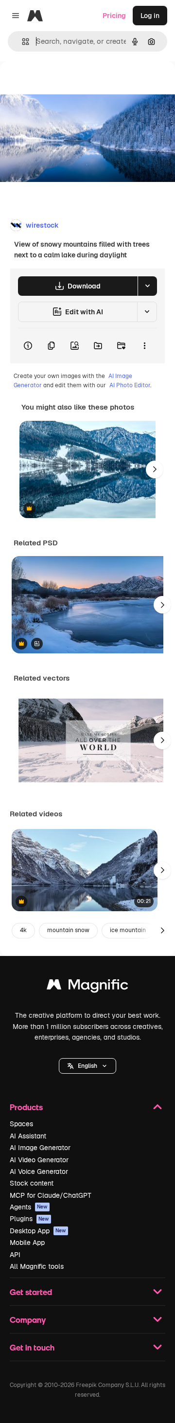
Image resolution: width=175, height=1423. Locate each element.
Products (26, 1107)
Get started (31, 1292)
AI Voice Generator (39, 1171)
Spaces (21, 1123)
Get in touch (32, 1347)
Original (62, 83)
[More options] (144, 346)
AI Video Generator (39, 1159)
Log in (149, 15)
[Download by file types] (147, 286)
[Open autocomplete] (21, 41)
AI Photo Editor (129, 385)
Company (28, 1320)
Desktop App (38, 1230)
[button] (87, 1066)
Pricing (114, 15)
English (87, 1066)
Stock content (31, 1183)
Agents (29, 1207)
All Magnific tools (37, 1266)
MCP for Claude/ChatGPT (50, 1195)
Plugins (29, 1218)
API (15, 1254)
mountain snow (68, 930)
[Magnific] (87, 986)
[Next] (154, 469)
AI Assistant (28, 1136)
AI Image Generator (40, 1147)
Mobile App (27, 1242)
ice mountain (128, 930)
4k (23, 930)
